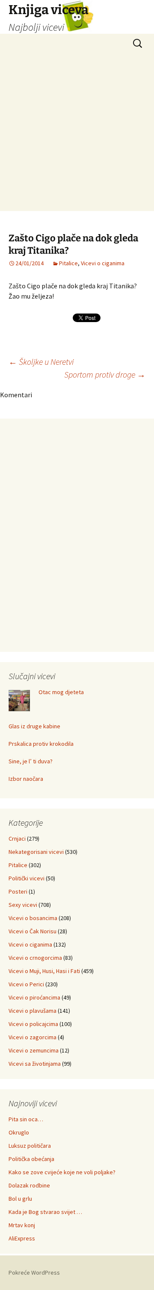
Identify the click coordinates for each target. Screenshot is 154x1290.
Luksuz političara (30, 1145)
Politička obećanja (31, 1159)
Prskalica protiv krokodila (41, 744)
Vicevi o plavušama (32, 1010)
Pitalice (68, 263)
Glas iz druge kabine (34, 726)
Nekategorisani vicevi (36, 852)
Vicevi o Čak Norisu (32, 931)
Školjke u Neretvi (41, 361)
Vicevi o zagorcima (32, 1037)
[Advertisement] (77, 134)
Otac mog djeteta (61, 692)
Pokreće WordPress (34, 1272)
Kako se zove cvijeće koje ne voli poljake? (62, 1172)
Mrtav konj (22, 1225)
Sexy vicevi (23, 905)
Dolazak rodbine (29, 1185)
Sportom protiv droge (104, 374)
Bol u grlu (20, 1198)
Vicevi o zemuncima (34, 1050)
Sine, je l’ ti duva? (31, 761)
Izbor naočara (26, 779)
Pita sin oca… (26, 1119)
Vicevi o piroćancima (34, 997)
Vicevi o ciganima (102, 263)
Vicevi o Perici (26, 984)
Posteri (18, 891)
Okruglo (19, 1132)
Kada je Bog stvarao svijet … (45, 1212)
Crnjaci (17, 838)
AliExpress (22, 1238)
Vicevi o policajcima (33, 1024)
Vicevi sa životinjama (35, 1063)
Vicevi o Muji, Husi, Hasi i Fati (44, 971)
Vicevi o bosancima (33, 918)
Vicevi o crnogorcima (35, 958)
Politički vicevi (26, 878)
